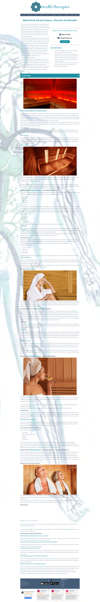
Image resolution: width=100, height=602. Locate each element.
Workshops (54, 14)
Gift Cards (66, 14)
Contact (71, 14)
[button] (78, 75)
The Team (36, 14)
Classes (47, 14)
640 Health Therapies (29, 591)
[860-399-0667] (60, 35)
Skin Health (31, 269)
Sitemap (62, 586)
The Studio (29, 14)
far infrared (24, 130)
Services (41, 14)
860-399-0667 (66, 34)
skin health (38, 306)
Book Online (60, 14)
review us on (27, 597)
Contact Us (63, 584)
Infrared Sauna (35, 190)
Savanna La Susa (72, 590)
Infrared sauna (25, 397)
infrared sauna (25, 29)
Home (24, 14)
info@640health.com (66, 38)
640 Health (22, 408)
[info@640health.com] (58, 38)
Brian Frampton (43, 590)
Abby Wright (57, 590)
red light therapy (41, 566)
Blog (76, 14)
